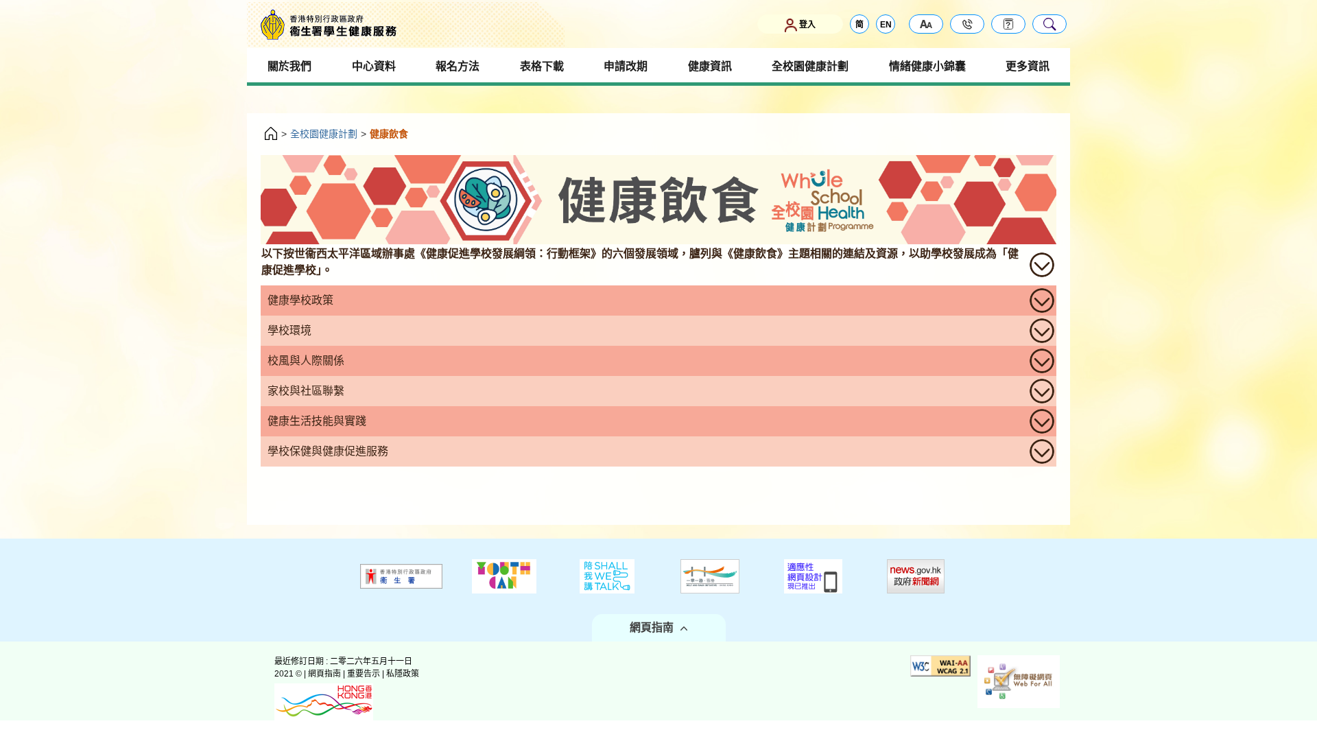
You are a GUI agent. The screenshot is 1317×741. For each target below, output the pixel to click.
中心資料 (374, 66)
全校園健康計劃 (810, 66)
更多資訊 (1027, 66)
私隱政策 (402, 674)
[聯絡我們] (967, 24)
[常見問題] (1008, 24)
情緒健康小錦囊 (927, 66)
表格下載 (542, 66)
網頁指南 (652, 627)
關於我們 (289, 66)
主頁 (271, 135)
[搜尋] (1049, 24)
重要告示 (363, 674)
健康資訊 (710, 66)
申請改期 (626, 66)
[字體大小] (926, 24)
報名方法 (457, 66)
